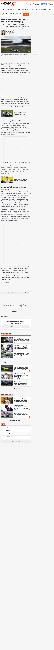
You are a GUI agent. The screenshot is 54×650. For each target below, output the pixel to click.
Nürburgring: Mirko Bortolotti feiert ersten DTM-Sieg (8, 305)
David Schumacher (6, 63)
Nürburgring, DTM (6, 292)
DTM (4, 9)
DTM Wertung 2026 (16, 441)
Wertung (38, 9)
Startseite (14, 311)
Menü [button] (51, 4)
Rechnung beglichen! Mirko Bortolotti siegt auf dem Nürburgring (23, 305)
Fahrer (8, 427)
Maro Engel (7, 430)
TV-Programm (44, 9)
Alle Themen (25, 292)
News (19, 9)
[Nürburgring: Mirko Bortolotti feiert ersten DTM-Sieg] (16, 113)
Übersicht (9, 9)
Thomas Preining (9, 433)
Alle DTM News (15, 389)
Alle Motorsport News (15, 420)
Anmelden (37, 4)
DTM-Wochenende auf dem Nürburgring (11, 65)
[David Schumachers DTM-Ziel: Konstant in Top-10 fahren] (16, 179)
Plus (43, 4)
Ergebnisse (32, 9)
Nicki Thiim (7, 437)
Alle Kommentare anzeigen (16, 326)
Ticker (29, 4)
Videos (14, 9)
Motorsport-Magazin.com (8, 4)
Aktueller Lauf (25, 9)
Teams (23, 427)
